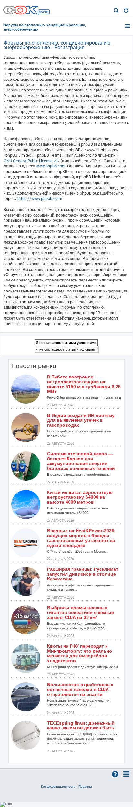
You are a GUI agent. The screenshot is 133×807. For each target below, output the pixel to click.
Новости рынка (33, 365)
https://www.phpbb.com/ (40, 198)
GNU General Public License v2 (31, 160)
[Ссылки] (128, 26)
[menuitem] (116, 11)
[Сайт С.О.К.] (26, 9)
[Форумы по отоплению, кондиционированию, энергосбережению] (43, 13)
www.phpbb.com (50, 166)
